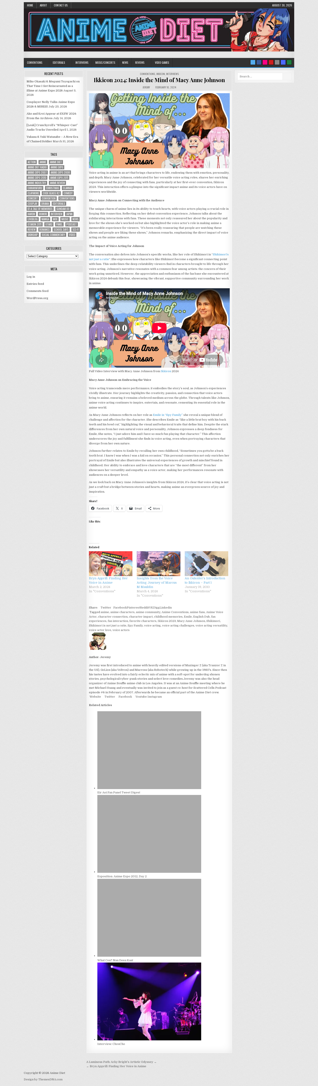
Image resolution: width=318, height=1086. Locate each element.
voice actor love (100, 630)
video (72, 235)
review (31, 229)
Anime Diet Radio (37, 167)
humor (43, 214)
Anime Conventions (175, 612)
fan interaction (118, 621)
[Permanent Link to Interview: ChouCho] (149, 1039)
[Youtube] (271, 62)
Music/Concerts (105, 62)
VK (151, 607)
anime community (148, 612)
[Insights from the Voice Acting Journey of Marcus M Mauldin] (158, 563)
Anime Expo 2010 (37, 178)
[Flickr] (265, 62)
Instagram (154, 696)
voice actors (121, 630)
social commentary (53, 235)
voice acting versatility (211, 625)
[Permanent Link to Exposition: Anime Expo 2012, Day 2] (149, 871)
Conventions (34, 62)
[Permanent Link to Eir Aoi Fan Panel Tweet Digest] (149, 788)
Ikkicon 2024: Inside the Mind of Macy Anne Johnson (159, 80)
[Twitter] (252, 62)
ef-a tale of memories (40, 209)
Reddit (144, 607)
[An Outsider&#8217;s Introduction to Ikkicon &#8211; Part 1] (206, 563)
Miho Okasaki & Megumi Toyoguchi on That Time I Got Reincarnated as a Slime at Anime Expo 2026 (53, 86)
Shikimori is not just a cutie (107, 625)
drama (45, 204)
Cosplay (32, 204)
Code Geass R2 (51, 193)
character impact (141, 616)
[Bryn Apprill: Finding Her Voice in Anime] (110, 563)
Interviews (81, 62)
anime (105, 612)
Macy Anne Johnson (191, 621)
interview (56, 214)
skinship (33, 235)
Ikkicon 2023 (167, 621)
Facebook (120, 607)
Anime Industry (37, 183)
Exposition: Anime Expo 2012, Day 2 (122, 876)
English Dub (201, 616)
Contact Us (61, 5)
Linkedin (166, 607)
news (75, 219)
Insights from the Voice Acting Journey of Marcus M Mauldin (157, 583)
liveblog (33, 219)
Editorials (59, 62)
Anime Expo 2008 (60, 172)
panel (59, 224)
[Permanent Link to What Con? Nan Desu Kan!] (149, 955)
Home (30, 5)
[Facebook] (259, 62)
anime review (57, 183)
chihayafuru (35, 188)
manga (45, 219)
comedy (68, 193)
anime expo (57, 167)
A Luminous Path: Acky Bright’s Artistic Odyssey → (121, 1062)
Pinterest (133, 607)
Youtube (141, 696)
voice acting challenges (178, 625)
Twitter (106, 607)
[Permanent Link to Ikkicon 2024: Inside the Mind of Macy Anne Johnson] (159, 130)
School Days (61, 229)
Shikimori (213, 621)
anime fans (197, 612)
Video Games (162, 62)
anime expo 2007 (37, 172)
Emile (188, 616)
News (125, 62)
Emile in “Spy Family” (168, 414)
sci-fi (75, 229)
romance (44, 229)
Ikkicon (160, 74)
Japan (69, 214)
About (43, 5)
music (65, 219)
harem (31, 214)
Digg (156, 607)
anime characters (122, 612)
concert (33, 198)
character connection (113, 616)
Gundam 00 (62, 209)
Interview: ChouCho (111, 1044)
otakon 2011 (35, 224)
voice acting (152, 625)
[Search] (277, 62)
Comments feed (37, 291)
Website (95, 696)
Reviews (140, 62)
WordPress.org (37, 298)
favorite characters (142, 621)
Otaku (48, 224)
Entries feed (35, 283)
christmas (52, 188)
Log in (31, 276)
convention (49, 198)
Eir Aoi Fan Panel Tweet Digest (118, 792)
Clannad (68, 188)
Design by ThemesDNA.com (43, 1079)
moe (55, 219)
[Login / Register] (289, 62)
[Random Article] (283, 62)
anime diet (56, 162)
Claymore (33, 193)
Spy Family (135, 625)
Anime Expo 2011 (59, 178)
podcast (71, 224)
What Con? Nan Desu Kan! (115, 960)
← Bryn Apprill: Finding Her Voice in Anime (116, 1066)
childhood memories (168, 616)
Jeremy (146, 87)
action (32, 162)
